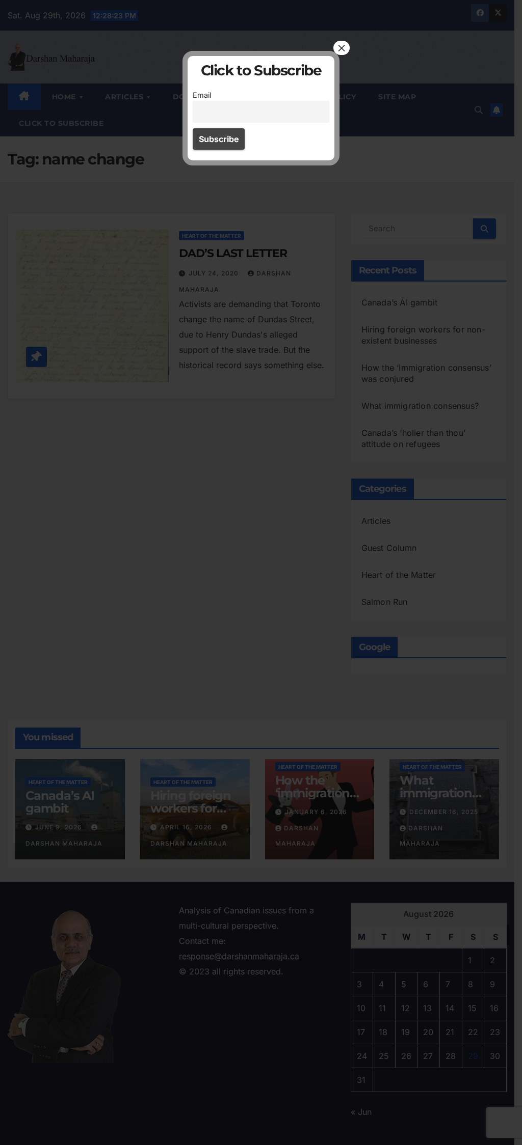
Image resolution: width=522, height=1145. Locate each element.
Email (202, 95)
